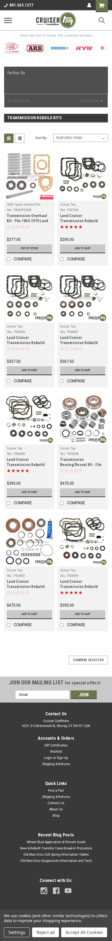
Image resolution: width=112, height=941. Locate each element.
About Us (56, 809)
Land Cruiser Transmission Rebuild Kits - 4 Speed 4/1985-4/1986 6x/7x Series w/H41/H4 (26, 340)
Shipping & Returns (56, 764)
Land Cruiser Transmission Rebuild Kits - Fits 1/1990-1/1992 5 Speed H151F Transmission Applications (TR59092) (29, 584)
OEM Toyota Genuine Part (23, 204)
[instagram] (44, 890)
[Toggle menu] (8, 20)
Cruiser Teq (68, 204)
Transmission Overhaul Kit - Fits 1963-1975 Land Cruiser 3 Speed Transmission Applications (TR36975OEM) (27, 219)
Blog (56, 815)
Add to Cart (83, 248)
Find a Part (56, 791)
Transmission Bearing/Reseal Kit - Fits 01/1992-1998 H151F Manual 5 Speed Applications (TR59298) (81, 462)
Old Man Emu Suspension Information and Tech (56, 861)
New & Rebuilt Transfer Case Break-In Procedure (56, 848)
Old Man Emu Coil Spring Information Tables (56, 854)
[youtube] (68, 890)
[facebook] (56, 890)
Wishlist (56, 752)
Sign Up (62, 758)
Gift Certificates (56, 745)
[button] (56, 101)
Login (48, 758)
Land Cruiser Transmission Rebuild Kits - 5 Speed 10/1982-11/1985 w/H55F (26, 462)
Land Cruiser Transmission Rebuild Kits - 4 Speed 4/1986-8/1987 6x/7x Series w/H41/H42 (79, 340)
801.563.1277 (21, 5)
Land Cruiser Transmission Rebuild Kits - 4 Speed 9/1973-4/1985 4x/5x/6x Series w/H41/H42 (79, 219)
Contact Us (56, 803)
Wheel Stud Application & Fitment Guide (56, 842)
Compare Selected (88, 660)
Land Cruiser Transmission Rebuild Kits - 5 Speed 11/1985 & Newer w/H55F (80, 584)
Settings (16, 932)
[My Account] (89, 5)
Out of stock (29, 248)
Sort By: (41, 138)
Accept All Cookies (84, 932)
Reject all (45, 932)
